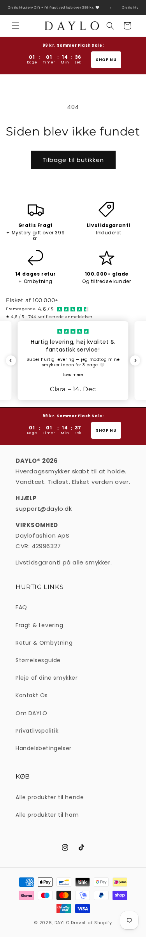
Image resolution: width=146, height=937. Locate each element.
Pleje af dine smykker (47, 678)
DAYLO (62, 922)
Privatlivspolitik (37, 731)
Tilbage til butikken (73, 160)
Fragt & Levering (39, 625)
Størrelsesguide (38, 660)
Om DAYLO (31, 713)
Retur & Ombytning (44, 643)
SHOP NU (106, 60)
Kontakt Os (32, 695)
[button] (15, 25)
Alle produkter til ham (47, 815)
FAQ (21, 607)
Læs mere (73, 375)
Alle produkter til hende (50, 797)
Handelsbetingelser (44, 748)
